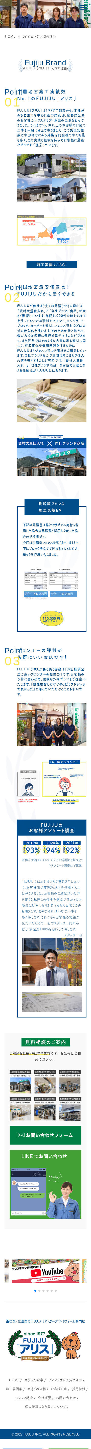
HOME (10, 36)
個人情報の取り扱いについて (45, 1406)
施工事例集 (14, 1389)
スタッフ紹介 (24, 1397)
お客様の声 (59, 1389)
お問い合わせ (66, 1397)
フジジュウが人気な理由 (65, 1380)
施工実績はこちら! (52, 265)
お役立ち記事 (33, 1380)
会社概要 (44, 1397)
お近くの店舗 (36, 1389)
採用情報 (78, 1389)
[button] (35, 1291)
